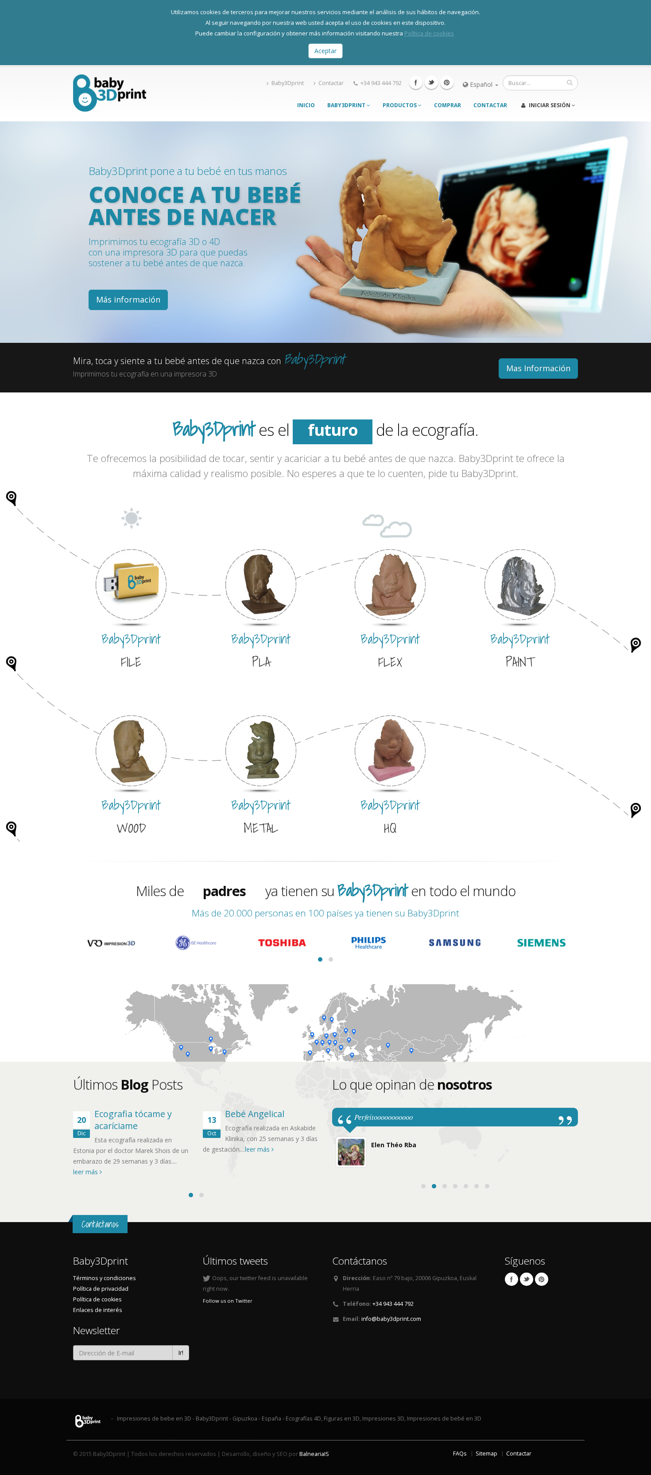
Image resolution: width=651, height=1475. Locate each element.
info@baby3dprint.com (391, 1319)
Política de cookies (429, 33)
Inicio (306, 105)
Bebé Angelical (254, 1114)
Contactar (331, 83)
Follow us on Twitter (227, 1300)
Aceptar (325, 51)
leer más (86, 1172)
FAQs (460, 1453)
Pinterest (446, 82)
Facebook (415, 82)
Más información (128, 299)
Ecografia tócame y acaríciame (133, 1120)
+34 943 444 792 (381, 83)
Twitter (431, 82)
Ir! (180, 1352)
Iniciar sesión (549, 105)
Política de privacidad (100, 1289)
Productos (400, 105)
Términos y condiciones (104, 1278)
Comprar (447, 105)
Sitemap (486, 1453)
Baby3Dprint (287, 83)
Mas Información (538, 368)
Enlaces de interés (97, 1310)
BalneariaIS (314, 1454)
